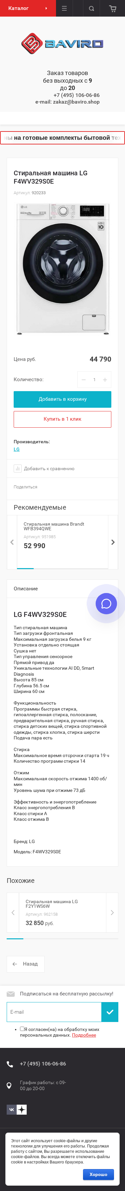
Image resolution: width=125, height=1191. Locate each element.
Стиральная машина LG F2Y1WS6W (52, 904)
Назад (30, 964)
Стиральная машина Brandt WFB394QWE (54, 526)
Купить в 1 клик (62, 419)
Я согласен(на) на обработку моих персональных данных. (59, 1032)
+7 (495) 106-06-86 (77, 95)
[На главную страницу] (62, 44)
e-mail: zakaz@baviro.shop (67, 102)
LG (17, 449)
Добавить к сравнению (48, 468)
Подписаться (110, 1012)
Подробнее (84, 1035)
